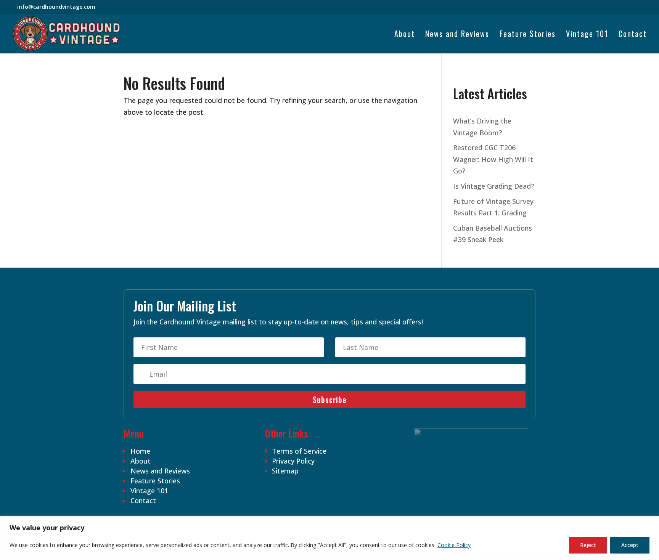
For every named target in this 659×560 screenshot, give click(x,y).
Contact (633, 35)
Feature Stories (528, 35)
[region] (329, 538)
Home (140, 451)
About (404, 35)
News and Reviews (457, 35)
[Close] (651, 522)
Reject (588, 545)
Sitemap (285, 470)
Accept (629, 545)
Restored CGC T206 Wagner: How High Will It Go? (493, 159)
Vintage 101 (587, 35)
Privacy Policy (293, 460)
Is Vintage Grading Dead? (493, 186)
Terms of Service (299, 451)
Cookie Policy (454, 545)
